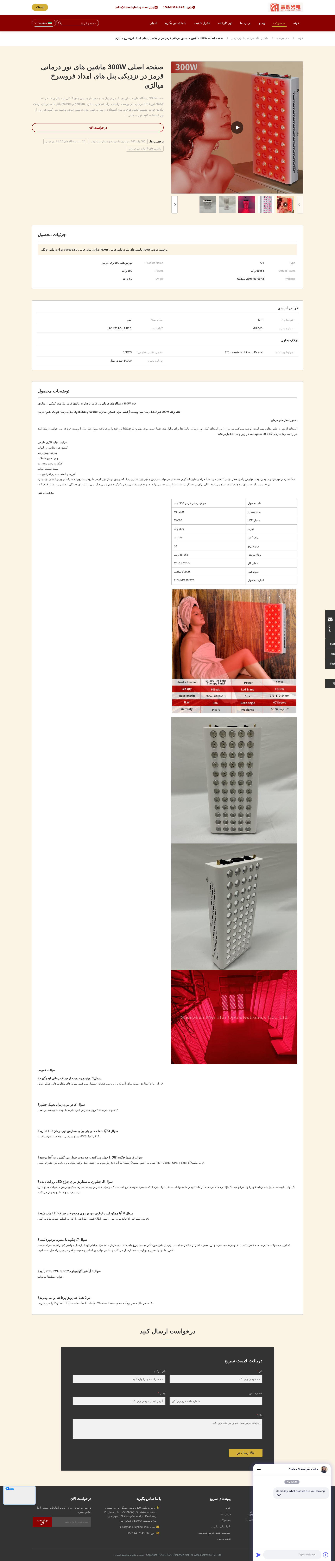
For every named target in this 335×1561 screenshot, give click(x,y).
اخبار (153, 23)
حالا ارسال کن (246, 1452)
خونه (296, 23)
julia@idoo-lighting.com (132, 7)
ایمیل (162, 1393)
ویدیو (262, 23)
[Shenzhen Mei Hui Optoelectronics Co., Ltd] (285, 7)
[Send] (259, 1555)
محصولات (279, 23)
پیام (259, 1415)
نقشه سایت (224, 1538)
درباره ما (245, 23)
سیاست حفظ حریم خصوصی (214, 1532)
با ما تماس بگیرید (175, 23)
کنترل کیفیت (202, 23)
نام (259, 1371)
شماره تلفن (255, 1393)
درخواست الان (98, 127)
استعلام (40, 7)
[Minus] (258, 1469)
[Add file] (325, 1555)
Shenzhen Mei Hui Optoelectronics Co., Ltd (197, 1554)
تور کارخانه (225, 23)
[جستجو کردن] (60, 23)
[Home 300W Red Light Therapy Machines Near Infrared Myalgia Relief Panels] (237, 127)
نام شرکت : (159, 1371)
